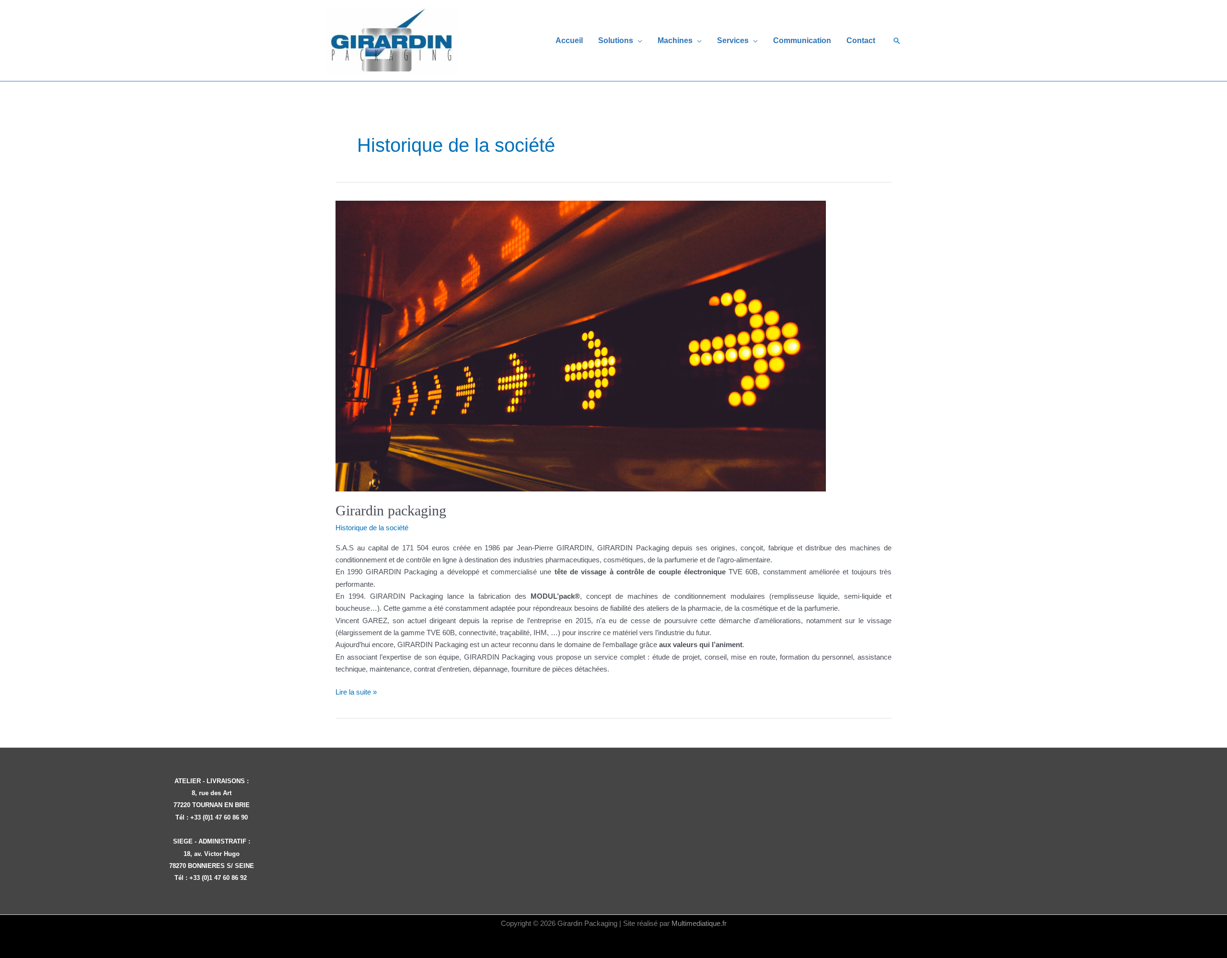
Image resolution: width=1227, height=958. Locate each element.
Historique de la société (372, 528)
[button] (637, 40)
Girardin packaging (391, 510)
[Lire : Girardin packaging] (581, 345)
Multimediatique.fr (699, 923)
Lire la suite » (356, 692)
